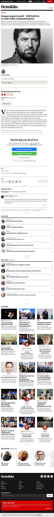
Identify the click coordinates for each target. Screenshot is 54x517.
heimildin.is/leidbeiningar (30, 161)
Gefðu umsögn (6, 103)
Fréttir (2, 481)
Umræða (3, 488)
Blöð (20, 488)
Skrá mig (50, 495)
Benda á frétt (39, 486)
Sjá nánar (38, 515)
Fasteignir (21, 486)
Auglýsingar (39, 488)
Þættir (20, 485)
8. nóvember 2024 (9, 197)
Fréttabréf (39, 483)
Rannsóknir (4, 483)
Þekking (21, 481)
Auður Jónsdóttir (5, 75)
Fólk (2, 485)
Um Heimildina (40, 485)
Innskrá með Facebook (25, 149)
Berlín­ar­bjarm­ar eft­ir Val (10, 92)
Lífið (20, 483)
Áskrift (38, 481)
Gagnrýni (3, 12)
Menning (3, 486)
